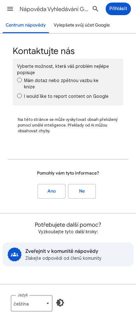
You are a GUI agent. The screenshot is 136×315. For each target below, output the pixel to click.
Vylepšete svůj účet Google (82, 25)
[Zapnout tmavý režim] (60, 302)
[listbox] (32, 303)
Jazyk (22, 295)
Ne (82, 191)
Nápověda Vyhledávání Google (54, 9)
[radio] (19, 80)
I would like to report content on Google (66, 96)
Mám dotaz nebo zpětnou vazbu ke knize (61, 84)
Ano (51, 191)
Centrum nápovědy (26, 25)
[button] (10, 8)
